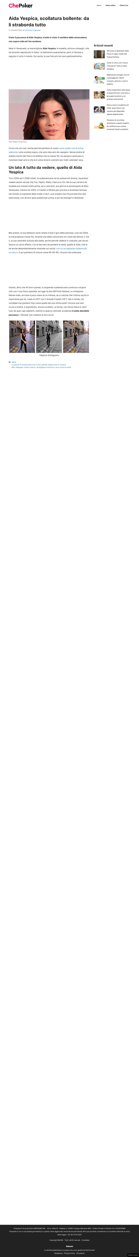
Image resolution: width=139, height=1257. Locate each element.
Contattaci (86, 1240)
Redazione (58, 1253)
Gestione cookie (133, 1255)
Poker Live (124, 5)
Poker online (110, 5)
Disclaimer (81, 1253)
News (99, 5)
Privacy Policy (69, 1253)
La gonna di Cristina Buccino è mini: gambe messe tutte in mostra (39, 365)
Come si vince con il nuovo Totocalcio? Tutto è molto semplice (117, 66)
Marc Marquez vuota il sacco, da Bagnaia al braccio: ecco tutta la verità (41, 367)
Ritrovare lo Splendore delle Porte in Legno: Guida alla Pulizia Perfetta (118, 54)
